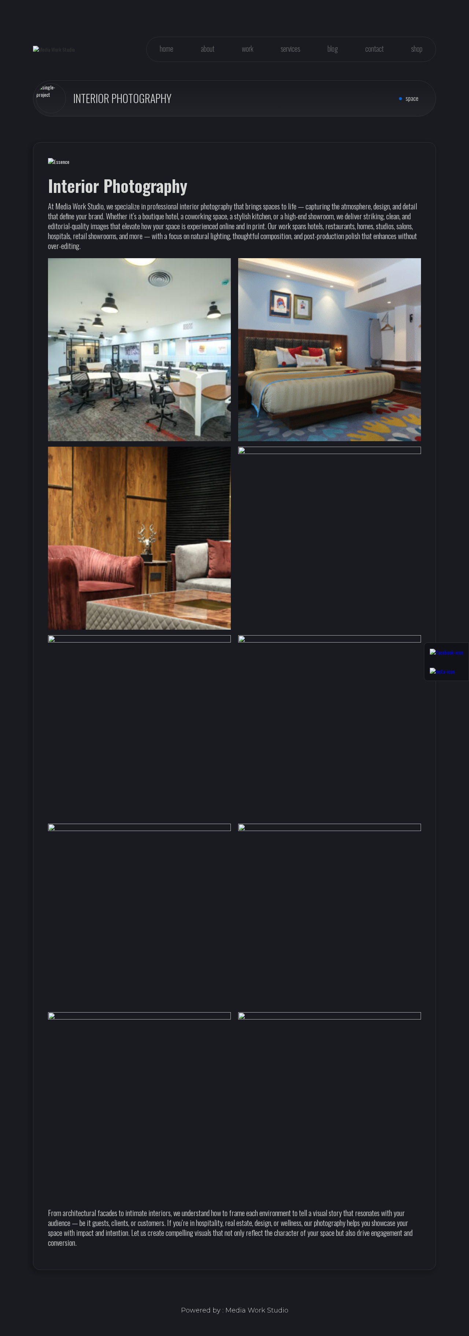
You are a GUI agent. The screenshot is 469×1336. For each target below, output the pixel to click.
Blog (333, 48)
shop (416, 48)
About (207, 48)
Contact (374, 48)
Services (290, 48)
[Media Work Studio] (54, 49)
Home (166, 48)
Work (247, 48)
